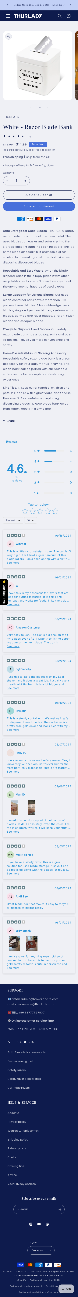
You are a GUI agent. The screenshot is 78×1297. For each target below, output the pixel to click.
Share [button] (11, 421)
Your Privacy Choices (22, 1184)
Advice (12, 1175)
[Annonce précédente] (7, 5)
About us (14, 1113)
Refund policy (17, 1148)
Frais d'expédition (12, 150)
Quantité (8, 173)
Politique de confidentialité (45, 1280)
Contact (13, 1157)
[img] (16, 536)
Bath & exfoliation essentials (26, 1052)
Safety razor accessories (24, 1078)
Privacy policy (17, 1121)
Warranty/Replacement (24, 1130)
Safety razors (17, 1070)
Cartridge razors (19, 1087)
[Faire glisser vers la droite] (47, 107)
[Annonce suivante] (71, 5)
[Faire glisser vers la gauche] (30, 107)
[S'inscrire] (60, 1209)
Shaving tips (16, 1166)
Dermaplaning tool (20, 1061)
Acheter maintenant (39, 206)
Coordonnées (55, 1292)
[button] (8, 16)
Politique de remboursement (26, 1286)
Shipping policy (18, 1139)
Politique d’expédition (31, 1292)
